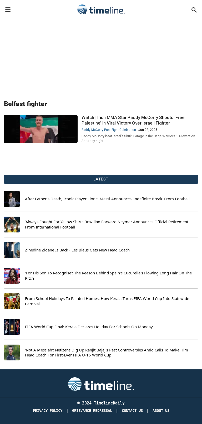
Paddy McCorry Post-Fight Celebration (109, 130)
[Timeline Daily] (101, 9)
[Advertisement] (101, 56)
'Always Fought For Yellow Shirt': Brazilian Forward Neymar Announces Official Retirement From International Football (106, 224)
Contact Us (132, 410)
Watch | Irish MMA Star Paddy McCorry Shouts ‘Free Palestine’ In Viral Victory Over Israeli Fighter (133, 120)
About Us (161, 410)
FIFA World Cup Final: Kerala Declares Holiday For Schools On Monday (89, 326)
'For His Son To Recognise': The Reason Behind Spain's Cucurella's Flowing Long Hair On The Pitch (108, 275)
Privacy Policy (47, 410)
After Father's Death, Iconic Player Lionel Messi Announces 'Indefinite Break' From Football (107, 198)
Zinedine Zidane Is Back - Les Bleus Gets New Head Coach (77, 250)
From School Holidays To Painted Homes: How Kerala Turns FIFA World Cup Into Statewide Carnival (107, 301)
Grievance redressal (92, 410)
